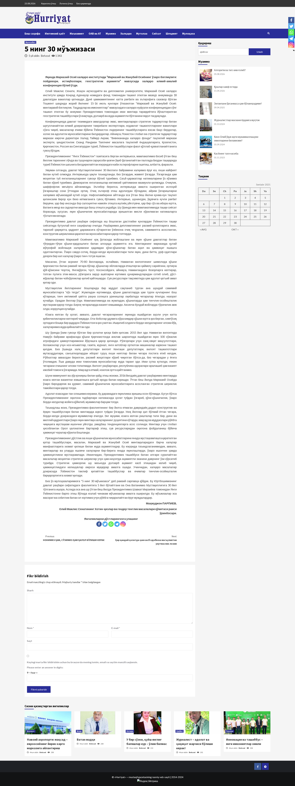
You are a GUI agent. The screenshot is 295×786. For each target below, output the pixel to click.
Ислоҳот (31, 731)
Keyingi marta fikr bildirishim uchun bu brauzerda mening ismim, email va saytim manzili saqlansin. (82, 662)
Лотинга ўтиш (66, 3)
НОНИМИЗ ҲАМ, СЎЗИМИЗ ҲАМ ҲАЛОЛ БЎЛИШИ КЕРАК (73, 538)
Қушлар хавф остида (226, 86)
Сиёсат (156, 33)
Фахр (79, 731)
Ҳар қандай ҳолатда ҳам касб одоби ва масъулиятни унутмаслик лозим (146, 540)
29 (224, 222)
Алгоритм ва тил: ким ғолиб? (230, 70)
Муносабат (30, 42)
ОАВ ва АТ (95, 33)
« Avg (203, 229)
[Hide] (294, 50)
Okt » (235, 229)
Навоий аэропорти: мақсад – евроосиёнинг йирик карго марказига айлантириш (47, 744)
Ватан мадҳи (86, 739)
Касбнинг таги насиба (226, 153)
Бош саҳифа (32, 33)
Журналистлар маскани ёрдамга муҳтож (237, 120)
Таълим (229, 731)
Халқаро (126, 33)
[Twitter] (105, 524)
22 (224, 216)
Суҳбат (179, 731)
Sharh (30, 590)
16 (235, 210)
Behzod (45, 55)
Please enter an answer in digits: (45, 667)
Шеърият (172, 33)
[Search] (268, 33)
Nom (30, 627)
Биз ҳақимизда (83, 3)
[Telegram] (117, 524)
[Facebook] (99, 524)
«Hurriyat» (120, 777)
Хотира (130, 731)
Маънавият (77, 33)
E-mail (115, 627)
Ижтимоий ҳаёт (55, 33)
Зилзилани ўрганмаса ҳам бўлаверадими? (238, 103)
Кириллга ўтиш (48, 3)
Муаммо (111, 33)
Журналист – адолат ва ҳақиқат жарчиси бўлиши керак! (194, 744)
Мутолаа (141, 33)
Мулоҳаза (188, 33)
